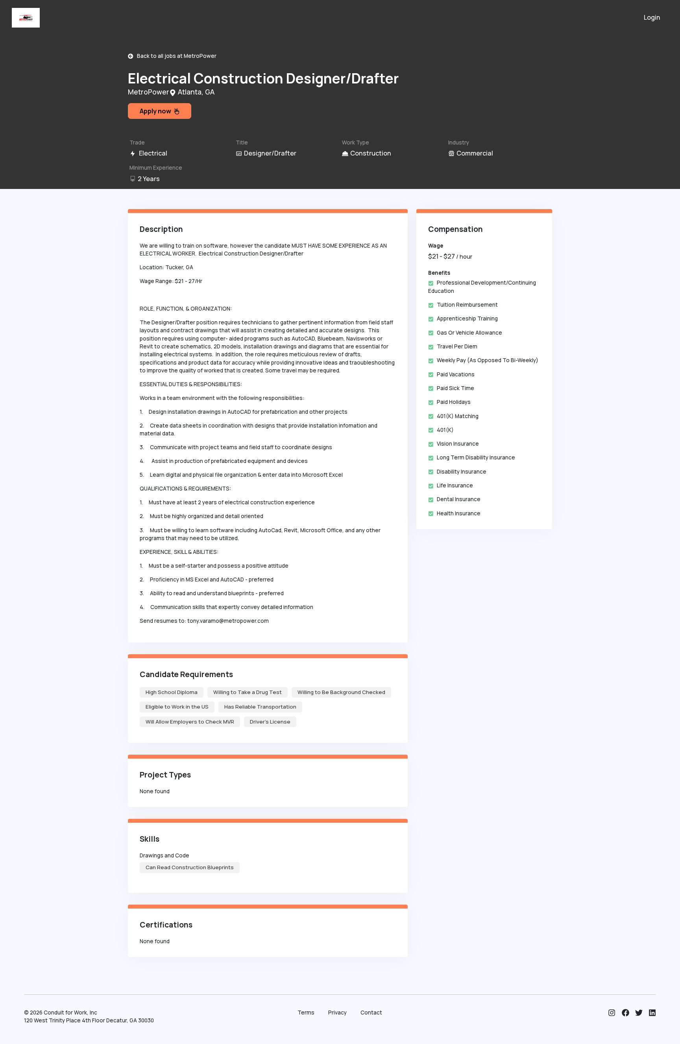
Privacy (337, 1012)
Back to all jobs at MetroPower (174, 55)
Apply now (157, 111)
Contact (371, 1012)
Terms (306, 1012)
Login (652, 17)
